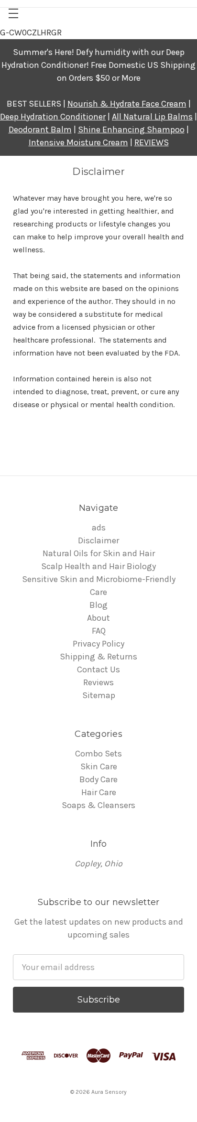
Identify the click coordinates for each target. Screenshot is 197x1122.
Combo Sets (98, 753)
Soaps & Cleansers (98, 805)
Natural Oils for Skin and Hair (99, 553)
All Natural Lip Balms (152, 116)
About (98, 618)
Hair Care (98, 792)
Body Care (98, 779)
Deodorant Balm (40, 129)
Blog (98, 605)
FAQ (99, 631)
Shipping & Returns (98, 656)
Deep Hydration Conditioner (53, 116)
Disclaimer (98, 540)
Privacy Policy (98, 643)
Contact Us (98, 669)
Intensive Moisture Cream (78, 142)
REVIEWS (151, 142)
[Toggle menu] (13, 13)
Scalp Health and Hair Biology (98, 566)
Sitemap (98, 695)
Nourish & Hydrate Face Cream (126, 103)
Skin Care (98, 766)
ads (99, 527)
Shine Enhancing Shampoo (131, 129)
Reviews (98, 682)
